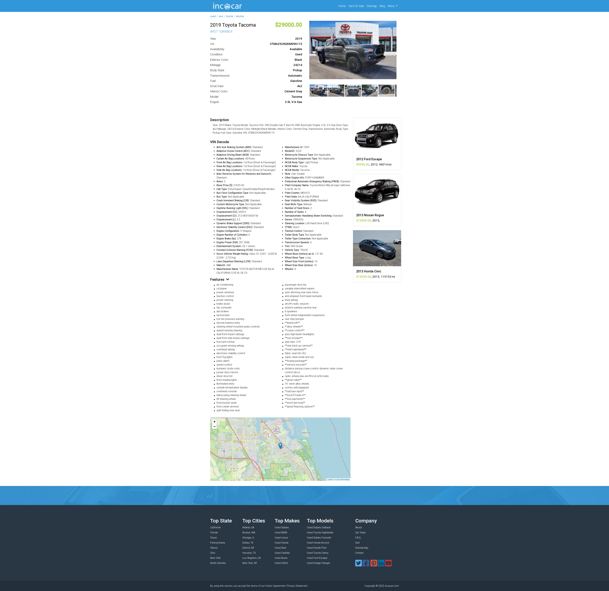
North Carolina (218, 563)
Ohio (212, 552)
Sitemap (372, 6)
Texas (213, 537)
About (358, 527)
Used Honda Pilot (316, 547)
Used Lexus (281, 537)
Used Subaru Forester (319, 537)
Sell (357, 542)
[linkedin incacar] (381, 565)
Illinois (214, 547)
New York (215, 557)
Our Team (360, 532)
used (213, 16)
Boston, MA (248, 532)
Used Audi (280, 547)
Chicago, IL (248, 537)
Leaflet (330, 479)
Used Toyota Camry (317, 552)
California (215, 527)
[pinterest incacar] (373, 565)
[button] (280, 446)
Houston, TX (249, 552)
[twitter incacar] (358, 565)
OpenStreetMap (343, 479)
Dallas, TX (247, 542)
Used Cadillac (282, 552)
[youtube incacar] (388, 565)
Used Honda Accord (318, 542)
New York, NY (249, 563)
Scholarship (361, 547)
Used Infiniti (281, 563)
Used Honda (281, 542)
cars (221, 16)
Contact (359, 552)
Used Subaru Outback (319, 527)
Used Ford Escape (317, 557)
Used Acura (281, 557)
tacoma (240, 16)
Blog (382, 6)
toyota (229, 16)
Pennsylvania (217, 542)
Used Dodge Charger (318, 563)
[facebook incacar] (366, 565)
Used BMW (281, 532)
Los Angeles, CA (251, 557)
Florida (214, 532)
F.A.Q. (358, 537)
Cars (356, 6)
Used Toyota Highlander (320, 532)
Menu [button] (391, 6)
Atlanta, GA (248, 527)
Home (342, 6)
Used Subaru (282, 527)
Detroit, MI (248, 547)
